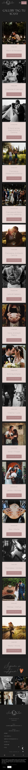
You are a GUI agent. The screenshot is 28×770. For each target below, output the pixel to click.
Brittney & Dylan (14, 374)
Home (6, 733)
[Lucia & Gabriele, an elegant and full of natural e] (21, 683)
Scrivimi (6, 744)
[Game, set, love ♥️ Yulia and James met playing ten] (6, 698)
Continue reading (14, 55)
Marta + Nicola (14, 646)
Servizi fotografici (10, 739)
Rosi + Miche (14, 529)
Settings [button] (4, 767)
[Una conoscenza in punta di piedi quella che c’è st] (21, 698)
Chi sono (7, 736)
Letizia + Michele (14, 490)
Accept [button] (9, 767)
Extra (6, 742)
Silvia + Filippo (14, 452)
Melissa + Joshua (14, 607)
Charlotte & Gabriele (14, 89)
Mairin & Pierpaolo (14, 50)
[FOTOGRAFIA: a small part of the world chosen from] (6, 683)
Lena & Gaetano (14, 294)
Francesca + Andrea (14, 568)
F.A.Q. (5, 747)
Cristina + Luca (14, 413)
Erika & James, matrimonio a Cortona (14, 130)
